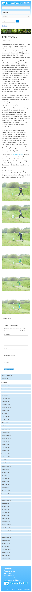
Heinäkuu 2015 (6, 398)
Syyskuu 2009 (6, 543)
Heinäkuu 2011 (6, 478)
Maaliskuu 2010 (6, 525)
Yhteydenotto (9, 575)
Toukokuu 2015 (6, 401)
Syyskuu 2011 (5, 472)
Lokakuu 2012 (6, 441)
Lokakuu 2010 (6, 503)
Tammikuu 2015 (6, 407)
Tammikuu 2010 (6, 531)
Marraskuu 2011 (6, 466)
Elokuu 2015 (5, 395)
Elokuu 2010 (5, 509)
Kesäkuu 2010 (5, 515)
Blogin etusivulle (7, 375)
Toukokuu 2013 (6, 429)
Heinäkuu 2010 (6, 512)
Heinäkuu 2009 (6, 549)
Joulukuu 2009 (6, 534)
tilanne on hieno (18, 155)
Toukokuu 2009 (6, 555)
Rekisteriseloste (9, 571)
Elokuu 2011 (5, 475)
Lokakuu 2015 (6, 392)
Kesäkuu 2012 (5, 450)
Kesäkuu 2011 (5, 481)
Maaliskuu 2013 (6, 435)
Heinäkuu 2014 (6, 416)
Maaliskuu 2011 (6, 491)
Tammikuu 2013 (6, 438)
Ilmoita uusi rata (10, 578)
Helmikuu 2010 (6, 528)
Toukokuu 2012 (6, 454)
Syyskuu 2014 (5, 410)
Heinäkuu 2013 (6, 426)
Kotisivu (6, 362)
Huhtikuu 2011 (6, 487)
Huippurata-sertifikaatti (12, 580)
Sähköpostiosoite (10, 355)
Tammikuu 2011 (6, 494)
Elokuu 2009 (5, 546)
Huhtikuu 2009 (6, 559)
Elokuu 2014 (5, 413)
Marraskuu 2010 (6, 500)
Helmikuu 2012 (6, 463)
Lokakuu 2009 (6, 540)
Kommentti (8, 334)
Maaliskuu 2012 (6, 460)
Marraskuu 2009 (6, 537)
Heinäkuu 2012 (6, 447)
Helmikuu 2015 (6, 404)
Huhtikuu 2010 (6, 521)
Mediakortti (8, 573)
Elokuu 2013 (5, 423)
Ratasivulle (5, 378)
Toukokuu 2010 (6, 518)
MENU (26, 3)
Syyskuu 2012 (5, 444)
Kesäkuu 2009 (6, 552)
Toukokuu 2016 (6, 389)
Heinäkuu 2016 (6, 386)
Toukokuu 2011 (6, 484)
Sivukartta (8, 569)
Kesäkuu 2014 (5, 420)
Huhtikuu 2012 (6, 457)
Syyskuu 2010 (5, 506)
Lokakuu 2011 (5, 469)
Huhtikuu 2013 (6, 432)
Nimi (6, 348)
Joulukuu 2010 (6, 497)
